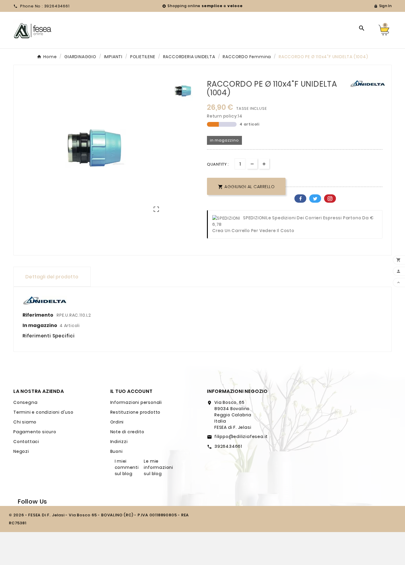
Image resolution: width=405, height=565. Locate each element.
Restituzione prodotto (135, 412)
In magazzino (40, 325)
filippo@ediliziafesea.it (241, 436)
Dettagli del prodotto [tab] (52, 276)
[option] (183, 91)
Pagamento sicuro (34, 432)
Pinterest (330, 198)
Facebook (300, 198)
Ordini (117, 422)
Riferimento (38, 315)
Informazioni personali (136, 402)
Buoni (116, 451)
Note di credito (127, 432)
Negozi (21, 451)
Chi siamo (24, 422)
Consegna (25, 402)
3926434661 (228, 446)
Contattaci (26, 442)
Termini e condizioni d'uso (43, 412)
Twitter (315, 198)
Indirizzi (119, 442)
